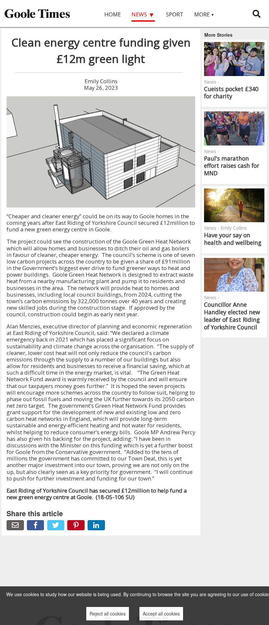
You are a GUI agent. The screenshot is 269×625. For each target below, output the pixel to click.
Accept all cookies (161, 613)
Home (112, 14)
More (204, 14)
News (143, 14)
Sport (174, 14)
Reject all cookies (108, 613)
